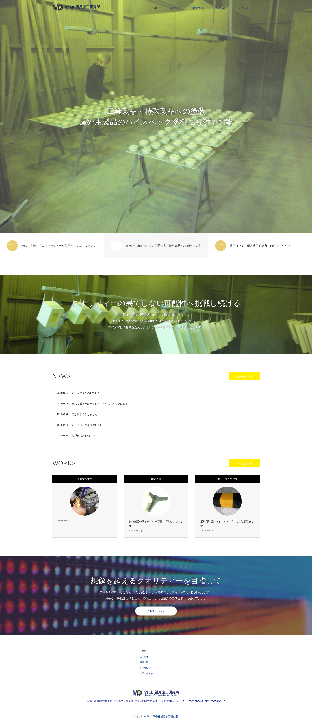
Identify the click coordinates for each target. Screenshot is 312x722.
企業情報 (175, 8)
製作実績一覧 (244, 463)
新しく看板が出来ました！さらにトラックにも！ (100, 403)
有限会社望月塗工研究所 (164, 716)
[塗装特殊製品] (84, 501)
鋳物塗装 (156, 478)
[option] (156, 116)
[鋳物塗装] (156, 501)
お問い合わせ (246, 8)
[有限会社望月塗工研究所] (101, 8)
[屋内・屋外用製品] (227, 501)
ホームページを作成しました (88, 425)
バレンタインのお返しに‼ (86, 393)
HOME (153, 8)
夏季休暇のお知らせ (83, 435)
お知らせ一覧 (244, 376)
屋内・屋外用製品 (227, 478)
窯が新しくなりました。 (86, 414)
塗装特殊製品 (84, 478)
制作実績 (221, 8)
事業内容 (198, 8)
